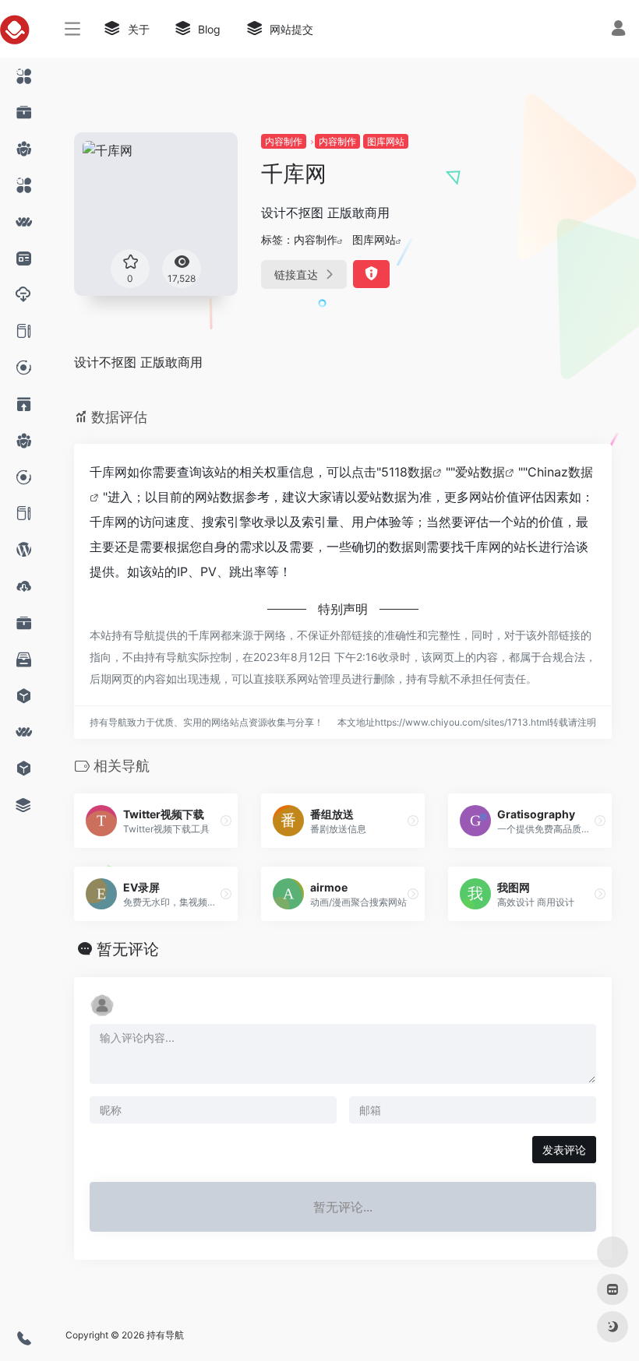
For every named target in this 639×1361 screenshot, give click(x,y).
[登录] (618, 30)
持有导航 (165, 1335)
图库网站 (385, 141)
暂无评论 (128, 949)
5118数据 (406, 472)
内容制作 (283, 141)
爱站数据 (480, 472)
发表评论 (564, 1149)
